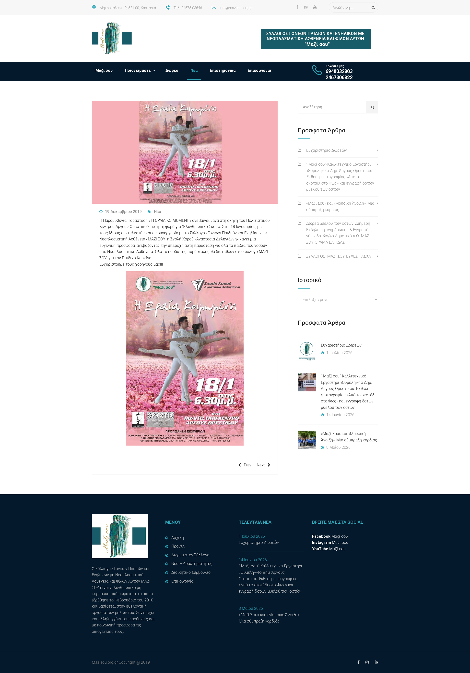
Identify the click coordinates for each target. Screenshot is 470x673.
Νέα (194, 70)
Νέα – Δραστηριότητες (191, 563)
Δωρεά (171, 70)
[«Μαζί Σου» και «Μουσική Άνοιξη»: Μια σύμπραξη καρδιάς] (307, 440)
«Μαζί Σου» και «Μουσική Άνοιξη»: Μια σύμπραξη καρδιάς (340, 206)
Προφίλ (178, 546)
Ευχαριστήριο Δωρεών (326, 150)
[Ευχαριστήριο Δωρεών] (307, 351)
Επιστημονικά (222, 70)
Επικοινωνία (259, 70)
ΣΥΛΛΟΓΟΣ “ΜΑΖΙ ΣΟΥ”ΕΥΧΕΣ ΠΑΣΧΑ (338, 256)
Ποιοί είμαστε (138, 70)
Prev (247, 465)
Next (261, 465)
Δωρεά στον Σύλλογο (190, 555)
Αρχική (177, 537)
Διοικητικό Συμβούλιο (191, 572)
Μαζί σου (104, 70)
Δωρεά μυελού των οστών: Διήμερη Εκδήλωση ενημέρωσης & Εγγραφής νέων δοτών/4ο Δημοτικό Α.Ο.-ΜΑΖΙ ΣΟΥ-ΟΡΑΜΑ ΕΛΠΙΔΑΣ (338, 233)
